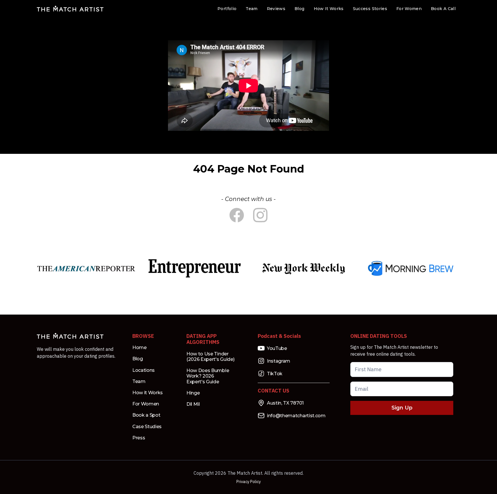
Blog (299, 8)
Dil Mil (193, 404)
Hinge (193, 393)
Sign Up (401, 408)
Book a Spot (146, 415)
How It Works (329, 8)
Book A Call (443, 8)
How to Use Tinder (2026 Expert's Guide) (210, 356)
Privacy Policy (248, 481)
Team (251, 8)
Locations (143, 370)
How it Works (147, 392)
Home (139, 347)
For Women (409, 8)
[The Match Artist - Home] (70, 9)
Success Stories (370, 8)
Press (138, 438)
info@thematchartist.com (296, 415)
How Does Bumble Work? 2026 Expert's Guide (207, 376)
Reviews (276, 8)
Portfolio (226, 8)
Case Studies (147, 426)
